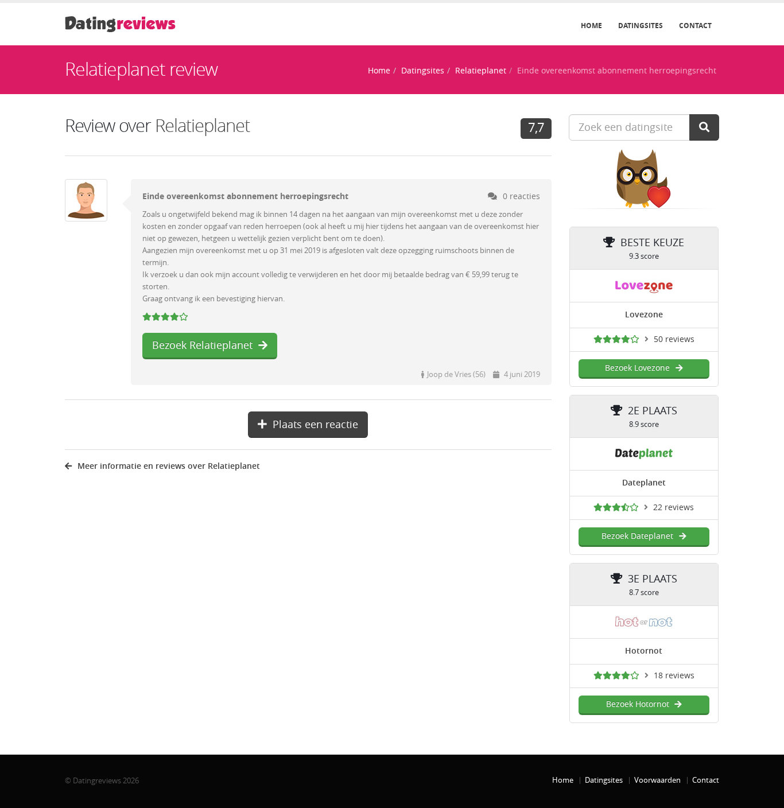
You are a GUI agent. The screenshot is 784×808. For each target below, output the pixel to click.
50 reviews (674, 339)
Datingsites (640, 26)
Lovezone (644, 315)
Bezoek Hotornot (637, 704)
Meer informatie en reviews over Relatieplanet (168, 466)
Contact (695, 26)
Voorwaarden (657, 780)
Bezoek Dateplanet (637, 536)
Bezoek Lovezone (637, 368)
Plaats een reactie (315, 424)
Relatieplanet (480, 71)
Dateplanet (644, 483)
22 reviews (673, 507)
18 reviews (674, 676)
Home (591, 26)
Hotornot (643, 651)
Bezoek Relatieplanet (202, 345)
